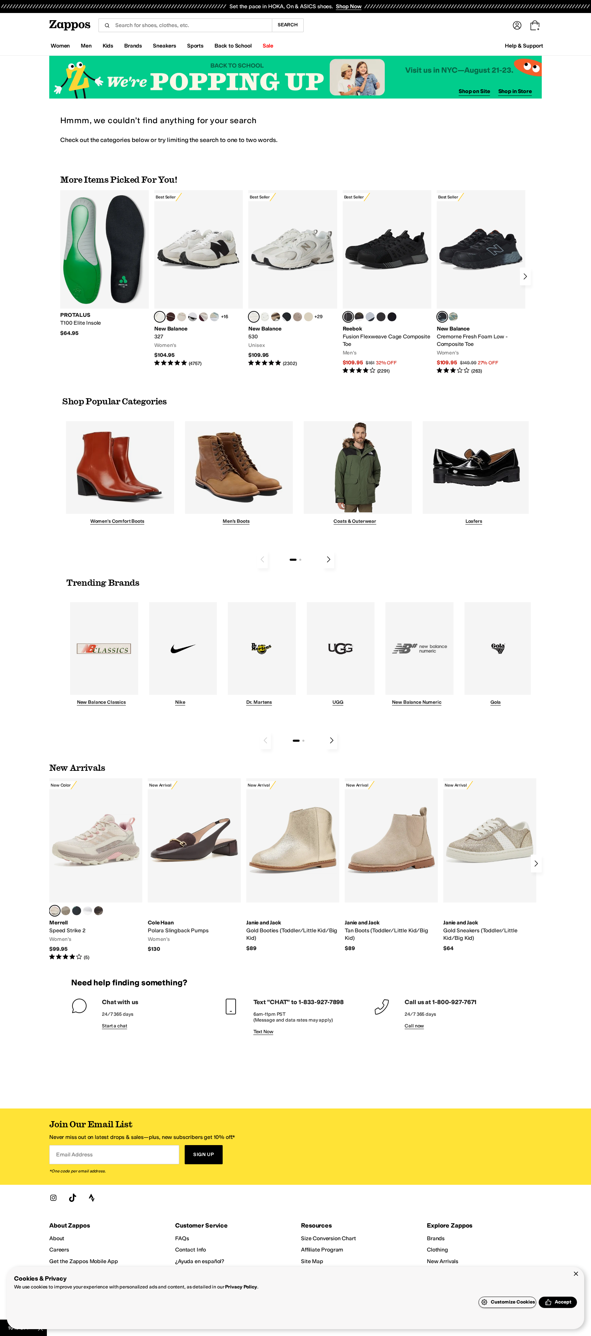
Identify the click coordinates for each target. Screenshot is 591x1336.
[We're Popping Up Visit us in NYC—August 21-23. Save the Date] (295, 77)
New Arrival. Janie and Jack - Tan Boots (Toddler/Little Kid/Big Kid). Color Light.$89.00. (391, 865)
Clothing (437, 1249)
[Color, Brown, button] (359, 316)
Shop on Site (474, 91)
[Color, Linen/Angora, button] (181, 316)
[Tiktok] (72, 1197)
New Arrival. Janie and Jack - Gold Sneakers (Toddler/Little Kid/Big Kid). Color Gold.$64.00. (489, 865)
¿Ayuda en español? (199, 1261)
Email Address (74, 1154)
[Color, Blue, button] (381, 316)
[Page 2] (300, 560)
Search (288, 25)
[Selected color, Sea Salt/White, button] (159, 316)
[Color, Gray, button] (370, 316)
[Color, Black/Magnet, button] (286, 316)
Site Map (312, 1261)
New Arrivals (442, 1261)
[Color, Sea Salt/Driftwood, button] (297, 316)
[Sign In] (517, 25)
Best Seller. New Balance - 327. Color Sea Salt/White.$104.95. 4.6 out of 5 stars (198, 278)
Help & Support (524, 45)
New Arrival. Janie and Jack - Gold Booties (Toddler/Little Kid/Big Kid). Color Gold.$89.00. (292, 865)
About (56, 1238)
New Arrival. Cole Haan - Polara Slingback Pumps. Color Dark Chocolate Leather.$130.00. (194, 865)
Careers (59, 1249)
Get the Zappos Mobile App (83, 1261)
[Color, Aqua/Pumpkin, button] (453, 316)
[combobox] (185, 25)
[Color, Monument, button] (76, 910)
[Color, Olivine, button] (98, 910)
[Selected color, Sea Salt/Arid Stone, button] (253, 316)
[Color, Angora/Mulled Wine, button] (203, 316)
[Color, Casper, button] (87, 910)
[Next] (525, 276)
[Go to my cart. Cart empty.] (535, 25)
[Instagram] (53, 1197)
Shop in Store (515, 91)
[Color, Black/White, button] (391, 316)
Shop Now (349, 6)
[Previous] (262, 559)
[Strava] (91, 1197)
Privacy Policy (241, 1287)
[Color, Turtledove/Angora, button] (308, 316)
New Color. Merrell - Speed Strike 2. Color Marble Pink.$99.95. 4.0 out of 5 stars (95, 869)
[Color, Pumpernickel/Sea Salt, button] (170, 316)
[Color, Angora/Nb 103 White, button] (214, 316)
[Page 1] (293, 560)
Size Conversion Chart (328, 1238)
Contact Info (190, 1249)
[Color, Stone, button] (65, 910)
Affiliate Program (322, 1249)
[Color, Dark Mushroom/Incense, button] (275, 316)
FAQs (182, 1238)
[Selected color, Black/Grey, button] (348, 316)
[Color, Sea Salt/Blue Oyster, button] (264, 316)
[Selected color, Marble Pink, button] (54, 910)
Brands (436, 1238)
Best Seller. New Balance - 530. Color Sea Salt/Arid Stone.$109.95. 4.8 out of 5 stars (292, 278)
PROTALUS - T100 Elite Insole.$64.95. (104, 263)
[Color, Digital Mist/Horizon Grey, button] (192, 316)
